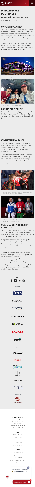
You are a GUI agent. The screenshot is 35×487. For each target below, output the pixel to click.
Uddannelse (18, 463)
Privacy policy (18, 445)
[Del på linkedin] (15, 280)
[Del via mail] (24, 280)
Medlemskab (18, 457)
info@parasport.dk (19, 425)
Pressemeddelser (18, 452)
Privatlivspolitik (18, 442)
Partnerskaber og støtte (18, 460)
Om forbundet (18, 434)
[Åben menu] (32, 3)
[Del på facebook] (11, 280)
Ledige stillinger (18, 437)
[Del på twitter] (20, 280)
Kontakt (18, 440)
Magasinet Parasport (18, 455)
